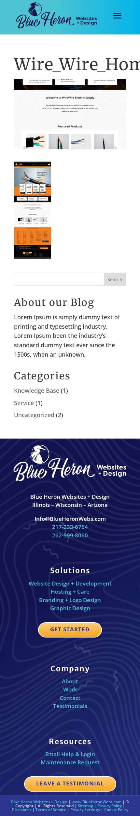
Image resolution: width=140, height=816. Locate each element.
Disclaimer (21, 809)
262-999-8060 (70, 535)
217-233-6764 (70, 527)
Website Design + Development (70, 583)
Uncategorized (34, 415)
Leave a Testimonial (70, 783)
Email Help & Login (70, 754)
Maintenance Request (70, 762)
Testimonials (70, 706)
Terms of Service (50, 809)
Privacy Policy (109, 806)
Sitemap (85, 806)
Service (24, 403)
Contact (70, 698)
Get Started (70, 629)
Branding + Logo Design (70, 600)
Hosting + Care (70, 591)
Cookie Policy (116, 809)
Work (70, 689)
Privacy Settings (85, 809)
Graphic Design (70, 608)
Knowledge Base (36, 390)
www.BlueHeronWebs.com (96, 802)
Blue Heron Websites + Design (39, 802)
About (70, 681)
